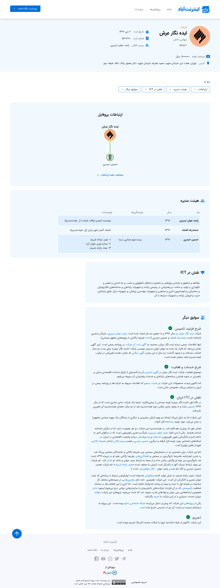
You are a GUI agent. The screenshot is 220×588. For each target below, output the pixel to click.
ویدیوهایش (144, 437)
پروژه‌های (189, 503)
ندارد (94, 488)
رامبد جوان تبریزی (117, 334)
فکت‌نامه (92, 550)
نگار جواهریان (147, 469)
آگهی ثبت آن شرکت (135, 345)
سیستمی (186, 488)
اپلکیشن (149, 476)
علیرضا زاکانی (99, 441)
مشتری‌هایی (128, 480)
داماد (148, 338)
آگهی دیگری (138, 353)
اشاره (109, 460)
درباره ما (139, 9)
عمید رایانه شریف (124, 465)
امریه (156, 497)
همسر (172, 469)
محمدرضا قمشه (178, 338)
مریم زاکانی (119, 441)
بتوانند (97, 492)
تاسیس (191, 407)
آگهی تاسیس (151, 372)
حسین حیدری (141, 441)
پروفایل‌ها (155, 9)
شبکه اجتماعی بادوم (134, 503)
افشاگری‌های (142, 456)
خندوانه (157, 437)
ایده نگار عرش (186, 334)
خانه (169, 9)
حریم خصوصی (139, 582)
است (142, 507)
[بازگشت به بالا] (17, 534)
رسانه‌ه (170, 422)
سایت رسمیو (150, 383)
